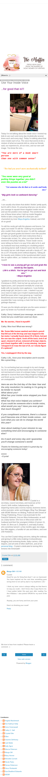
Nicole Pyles (9, 762)
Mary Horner (9, 755)
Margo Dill (11, 571)
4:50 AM (18, 571)
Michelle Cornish (11, 759)
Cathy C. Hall (10, 730)
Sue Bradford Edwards (13, 771)
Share (5, 559)
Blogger (28, 663)
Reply (9, 608)
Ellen (7, 736)
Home (24, 654)
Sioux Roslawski (11, 768)
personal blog (6, 546)
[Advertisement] (24, 28)
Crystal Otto (9, 733)
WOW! (7, 774)
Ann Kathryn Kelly (11, 724)
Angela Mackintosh (12, 721)
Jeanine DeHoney (11, 740)
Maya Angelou (24, 219)
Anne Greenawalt (11, 727)
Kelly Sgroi (9, 746)
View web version (24, 659)
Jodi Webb (9, 743)
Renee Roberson (11, 765)
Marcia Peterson (11, 749)
